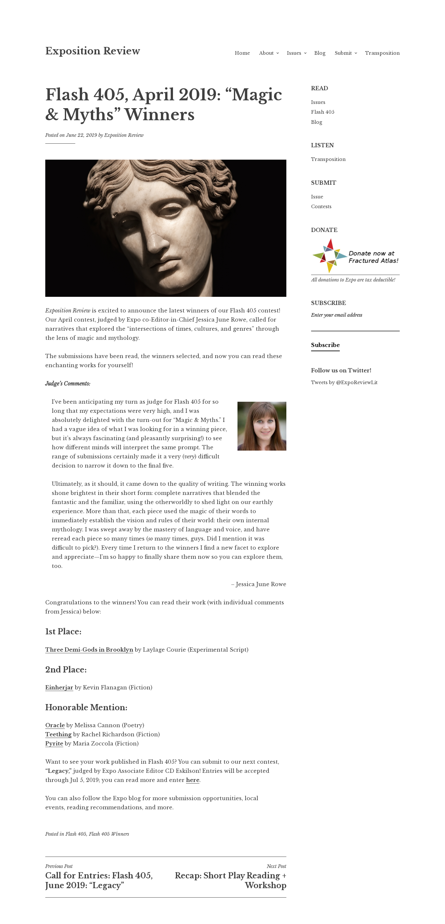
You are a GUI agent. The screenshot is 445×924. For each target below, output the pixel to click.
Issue (317, 197)
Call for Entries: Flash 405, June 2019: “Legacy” (99, 876)
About (266, 53)
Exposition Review (92, 51)
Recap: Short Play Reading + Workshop (230, 876)
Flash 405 (75, 834)
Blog (319, 53)
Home (242, 53)
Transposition (382, 53)
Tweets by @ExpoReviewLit (344, 382)
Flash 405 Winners (109, 834)
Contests (321, 206)
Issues (294, 53)
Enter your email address (336, 315)
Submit (343, 53)
